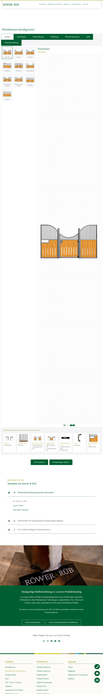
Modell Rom (41, 686)
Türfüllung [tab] (54, 37)
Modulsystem (10, 675)
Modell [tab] (7, 37)
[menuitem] (42, 4)
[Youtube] (55, 641)
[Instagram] (48, 641)
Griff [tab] (88, 37)
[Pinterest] (51, 641)
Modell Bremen (43, 678)
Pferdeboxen (10, 667)
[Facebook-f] (44, 641)
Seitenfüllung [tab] (38, 37)
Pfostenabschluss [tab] (72, 37)
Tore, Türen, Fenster (13, 682)
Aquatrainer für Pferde (14, 690)
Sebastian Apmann (21, 510)
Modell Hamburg (43, 667)
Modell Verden (42, 690)
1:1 (73, 425)
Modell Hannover (43, 671)
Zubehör (8, 686)
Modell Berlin (42, 675)
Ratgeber (71, 671)
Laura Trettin (18, 505)
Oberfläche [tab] (21, 37)
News (70, 667)
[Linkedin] (59, 641)
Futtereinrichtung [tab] (11, 42)
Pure (7, 678)
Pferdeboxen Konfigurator (15, 671)
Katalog (71, 678)
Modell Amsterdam (44, 682)
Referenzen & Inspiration (78, 675)
